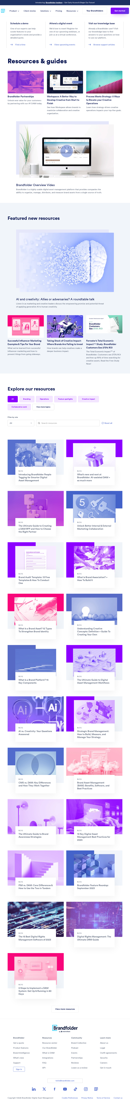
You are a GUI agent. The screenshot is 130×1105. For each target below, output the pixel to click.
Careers (103, 1062)
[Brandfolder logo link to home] (3, 11)
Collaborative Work (19, 407)
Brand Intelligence (21, 1053)
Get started (120, 10)
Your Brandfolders (94, 10)
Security (104, 1057)
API (43, 1067)
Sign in (19, 1069)
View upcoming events (64, 44)
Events (74, 1053)
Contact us (118, 1098)
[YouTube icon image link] (65, 1089)
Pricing (59, 11)
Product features (20, 1048)
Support (16, 1062)
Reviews (75, 1062)
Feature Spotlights (65, 399)
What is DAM (48, 1053)
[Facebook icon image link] (55, 1089)
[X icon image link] (44, 1089)
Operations (44, 399)
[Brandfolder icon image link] (96, 1089)
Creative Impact (88, 399)
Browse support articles (104, 44)
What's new (18, 1057)
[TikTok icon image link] (75, 1089)
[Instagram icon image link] (86, 1089)
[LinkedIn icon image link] (34, 1089)
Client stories (30, 11)
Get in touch (105, 1067)
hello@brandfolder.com (65, 1081)
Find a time (20, 44)
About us (104, 1043)
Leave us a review (79, 1067)
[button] (66, 151)
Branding (26, 399)
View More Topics (43, 407)
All (13, 399)
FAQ (44, 1062)
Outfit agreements (108, 1053)
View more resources (65, 1009)
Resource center (49, 1043)
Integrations (47, 1057)
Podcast (74, 1048)
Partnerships (77, 1057)
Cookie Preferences (70, 1098)
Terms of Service (103, 1098)
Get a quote (18, 1043)
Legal (102, 1048)
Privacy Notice (87, 1098)
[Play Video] (66, 151)
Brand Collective (78, 1043)
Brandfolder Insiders (54, 2)
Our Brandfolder (49, 1048)
